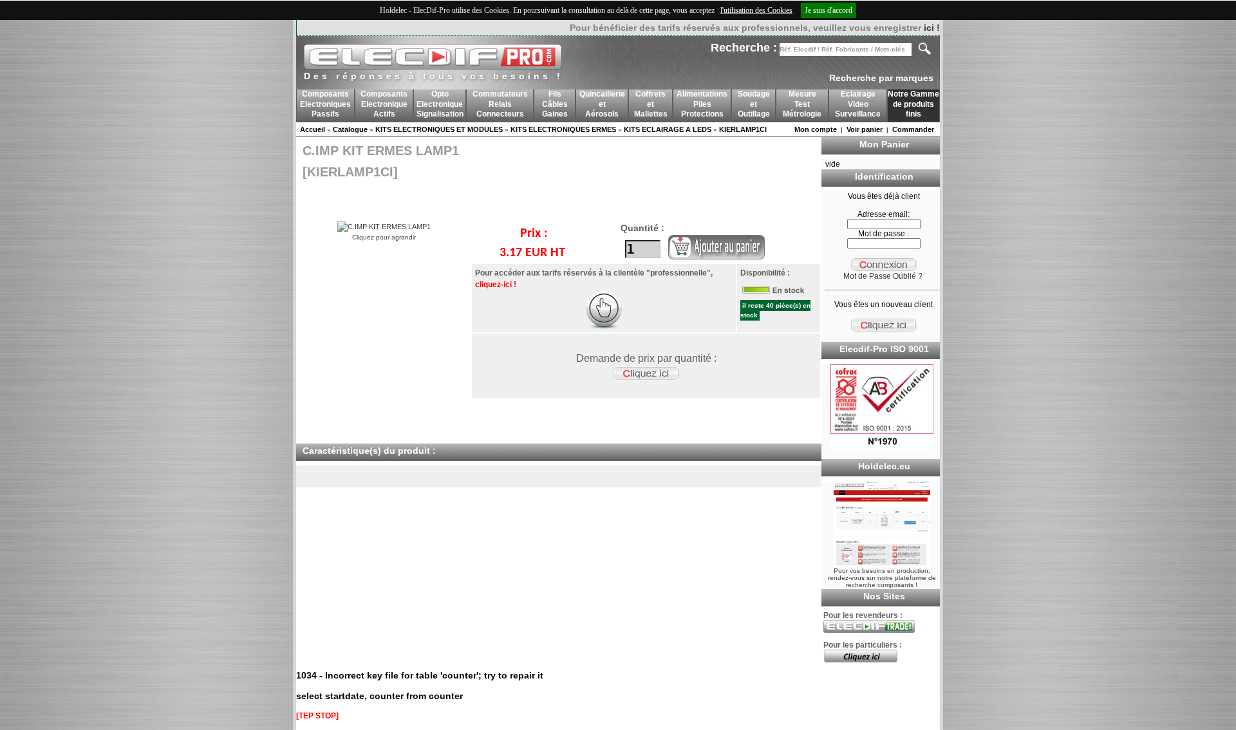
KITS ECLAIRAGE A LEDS (667, 129)
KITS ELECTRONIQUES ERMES (563, 129)
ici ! (932, 28)
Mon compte (815, 129)
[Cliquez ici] (860, 659)
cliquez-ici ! (495, 284)
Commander (913, 129)
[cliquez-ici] (604, 326)
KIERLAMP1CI (743, 129)
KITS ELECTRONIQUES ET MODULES (439, 129)
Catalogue (350, 129)
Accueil (312, 129)
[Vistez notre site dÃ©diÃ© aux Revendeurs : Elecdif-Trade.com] (869, 630)
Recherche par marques (881, 78)
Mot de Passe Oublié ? (882, 276)
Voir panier (865, 129)
